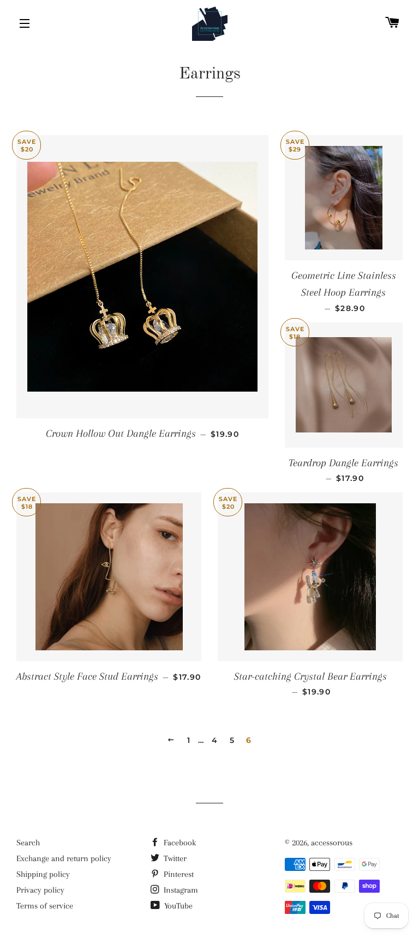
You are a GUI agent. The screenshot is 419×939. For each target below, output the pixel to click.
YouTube (177, 906)
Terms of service (44, 906)
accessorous (331, 842)
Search (28, 842)
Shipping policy (43, 874)
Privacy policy (40, 890)
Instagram (179, 890)
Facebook (178, 842)
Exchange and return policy (63, 858)
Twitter (174, 858)
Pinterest (177, 874)
